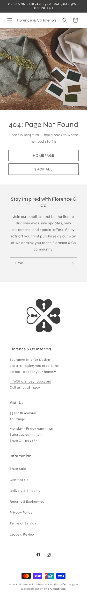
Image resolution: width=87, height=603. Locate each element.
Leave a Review (22, 534)
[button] (9, 20)
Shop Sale (18, 469)
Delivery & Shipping (25, 491)
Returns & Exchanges (27, 502)
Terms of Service (23, 523)
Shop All (43, 169)
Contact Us (19, 480)
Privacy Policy (21, 512)
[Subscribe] (71, 263)
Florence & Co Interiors (34, 584)
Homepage (43, 155)
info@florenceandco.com (30, 381)
